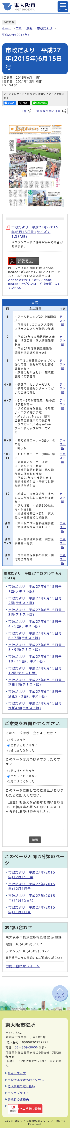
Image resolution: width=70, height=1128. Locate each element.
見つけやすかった (22, 770)
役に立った (18, 740)
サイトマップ (17, 1073)
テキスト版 (63, 320)
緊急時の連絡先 (18, 1099)
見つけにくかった (22, 781)
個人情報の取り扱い (21, 1086)
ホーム (6, 28)
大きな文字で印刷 (49, 111)
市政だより (44, 28)
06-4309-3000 (26, 1047)
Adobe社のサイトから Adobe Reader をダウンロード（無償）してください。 (34, 284)
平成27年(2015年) (15, 34)
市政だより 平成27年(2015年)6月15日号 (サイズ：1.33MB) (35, 232)
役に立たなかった (22, 750)
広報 (29, 28)
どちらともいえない (24, 745)
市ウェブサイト (18, 1092)
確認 (35, 840)
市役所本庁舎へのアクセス (26, 1079)
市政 (19, 28)
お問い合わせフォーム (23, 966)
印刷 (23, 111)
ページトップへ (60, 995)
